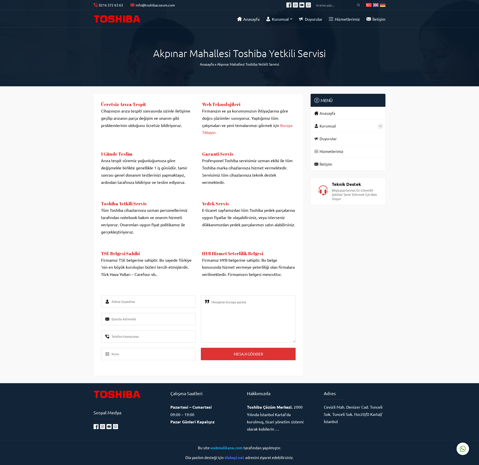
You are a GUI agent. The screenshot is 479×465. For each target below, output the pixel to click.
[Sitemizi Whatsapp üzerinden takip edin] (308, 4)
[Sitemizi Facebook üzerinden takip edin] (288, 4)
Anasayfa (207, 64)
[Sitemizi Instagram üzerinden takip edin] (295, 4)
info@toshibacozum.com (155, 5)
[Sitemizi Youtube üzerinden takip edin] (301, 4)
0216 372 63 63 (111, 5)
